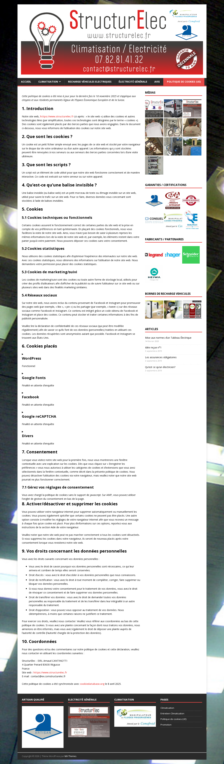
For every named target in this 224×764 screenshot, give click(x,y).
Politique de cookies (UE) (184, 81)
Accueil (26, 81)
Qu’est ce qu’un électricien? (160, 367)
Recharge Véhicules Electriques (89, 81)
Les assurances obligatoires (161, 357)
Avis (157, 81)
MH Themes (70, 756)
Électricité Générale (133, 81)
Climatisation (48, 81)
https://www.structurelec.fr (57, 116)
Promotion (166, 724)
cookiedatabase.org (92, 683)
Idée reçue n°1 (153, 347)
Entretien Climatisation (172, 713)
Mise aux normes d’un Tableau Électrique (168, 337)
